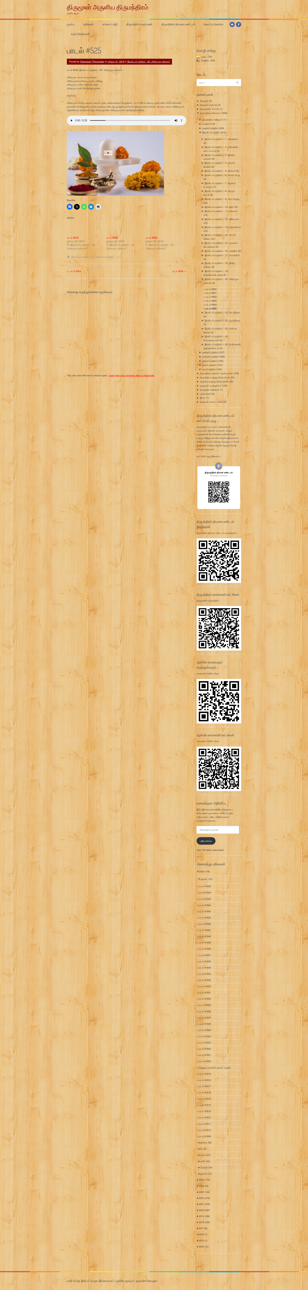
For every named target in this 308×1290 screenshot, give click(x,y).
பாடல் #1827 (205, 1017)
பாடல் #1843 (205, 911)
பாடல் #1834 (205, 973)
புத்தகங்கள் (205, 393)
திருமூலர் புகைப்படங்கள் (211, 401)
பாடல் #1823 (205, 1042)
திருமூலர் (204, 100)
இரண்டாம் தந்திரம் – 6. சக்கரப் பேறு (222, 175)
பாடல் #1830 (205, 998)
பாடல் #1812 (205, 1117)
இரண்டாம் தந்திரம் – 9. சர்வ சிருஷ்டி (222, 199)
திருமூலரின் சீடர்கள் (209, 108)
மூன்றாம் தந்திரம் (210, 352)
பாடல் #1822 (205, 1048)
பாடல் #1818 (205, 1080)
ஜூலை (206, 1142)
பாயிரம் (205, 123)
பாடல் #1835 (205, 967)
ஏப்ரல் (205, 1155)
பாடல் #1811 (205, 1123)
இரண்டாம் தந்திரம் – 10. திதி (219, 207)
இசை (202, 397)
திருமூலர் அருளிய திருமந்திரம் (107, 7)
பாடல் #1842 (205, 923)
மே (203, 1148)
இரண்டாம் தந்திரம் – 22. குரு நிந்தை (222, 320)
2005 (204, 1246)
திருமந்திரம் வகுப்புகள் (139, 24)
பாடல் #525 (211, 308)
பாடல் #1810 (205, 1130)
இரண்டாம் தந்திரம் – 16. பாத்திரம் (221, 250)
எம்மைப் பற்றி (109, 24)
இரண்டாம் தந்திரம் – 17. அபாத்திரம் (222, 255)
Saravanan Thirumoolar (92, 61)
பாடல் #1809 (205, 1136)
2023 (204, 1192)
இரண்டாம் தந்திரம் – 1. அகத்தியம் (221, 139)
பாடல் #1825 (205, 1030)
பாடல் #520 (211, 289)
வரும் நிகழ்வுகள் (80, 34)
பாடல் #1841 (205, 930)
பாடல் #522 (151, 237)
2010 (203, 1240)
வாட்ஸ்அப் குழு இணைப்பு (209, 456)
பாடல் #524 (112, 237)
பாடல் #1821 (205, 1055)
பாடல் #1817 (205, 1086)
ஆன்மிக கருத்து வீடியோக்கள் (214, 381)
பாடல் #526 (179, 271)
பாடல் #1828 (205, 1011)
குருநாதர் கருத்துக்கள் (210, 385)
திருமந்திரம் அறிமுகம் (212, 119)
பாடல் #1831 (205, 992)
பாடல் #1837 (205, 955)
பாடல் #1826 (205, 1023)
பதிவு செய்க (206, 841)
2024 (204, 1186)
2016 (203, 1234)
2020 (204, 1210)
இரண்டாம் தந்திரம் (211, 132)
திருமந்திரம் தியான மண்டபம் (178, 24)
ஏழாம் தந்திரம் (209, 369)
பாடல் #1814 (205, 1105)
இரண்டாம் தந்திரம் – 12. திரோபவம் (222, 219)
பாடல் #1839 (205, 942)
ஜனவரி (206, 1173)
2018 (204, 1222)
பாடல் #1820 (205, 1061)
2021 (204, 1204)
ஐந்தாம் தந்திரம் (209, 360)
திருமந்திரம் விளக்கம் (210, 113)
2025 (204, 1179)
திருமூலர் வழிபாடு (208, 104)
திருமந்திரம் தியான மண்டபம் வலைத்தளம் (217, 533)
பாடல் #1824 (205, 1036)
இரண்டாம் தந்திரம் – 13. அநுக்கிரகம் (223, 227)
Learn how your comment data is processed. (132, 375)
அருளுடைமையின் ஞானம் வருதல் (215, 1067)
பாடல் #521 (211, 292)
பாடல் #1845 (205, 886)
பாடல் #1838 (205, 948)
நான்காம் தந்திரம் (210, 356)
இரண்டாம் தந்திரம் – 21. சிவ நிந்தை (222, 312)
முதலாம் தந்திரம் (210, 128)
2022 (204, 1198)
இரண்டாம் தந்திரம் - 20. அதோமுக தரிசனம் (148, 61)
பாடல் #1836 (205, 961)
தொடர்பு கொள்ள (214, 24)
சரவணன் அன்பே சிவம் (208, 673)
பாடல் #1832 (205, 986)
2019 (204, 1216)
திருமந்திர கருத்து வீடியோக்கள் (215, 377)
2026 (204, 871)
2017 (203, 1228)
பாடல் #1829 (205, 1005)
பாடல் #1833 (205, 980)
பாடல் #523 (73, 237)
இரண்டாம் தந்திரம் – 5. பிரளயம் (220, 170)
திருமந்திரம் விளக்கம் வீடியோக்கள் (216, 373)
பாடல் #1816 (205, 1092)
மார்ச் (205, 1161)
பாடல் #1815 (205, 1098)
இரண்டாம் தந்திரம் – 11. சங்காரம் (221, 211)
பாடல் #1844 (205, 892)
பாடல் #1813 (205, 1111)
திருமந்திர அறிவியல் (209, 389)
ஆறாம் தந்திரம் (209, 365)
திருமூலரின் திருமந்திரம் (208, 600)
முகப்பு (70, 24)
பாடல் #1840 (205, 936)
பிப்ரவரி (206, 1167)
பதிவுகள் (88, 24)
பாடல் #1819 (205, 1073)
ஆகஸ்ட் (206, 879)
